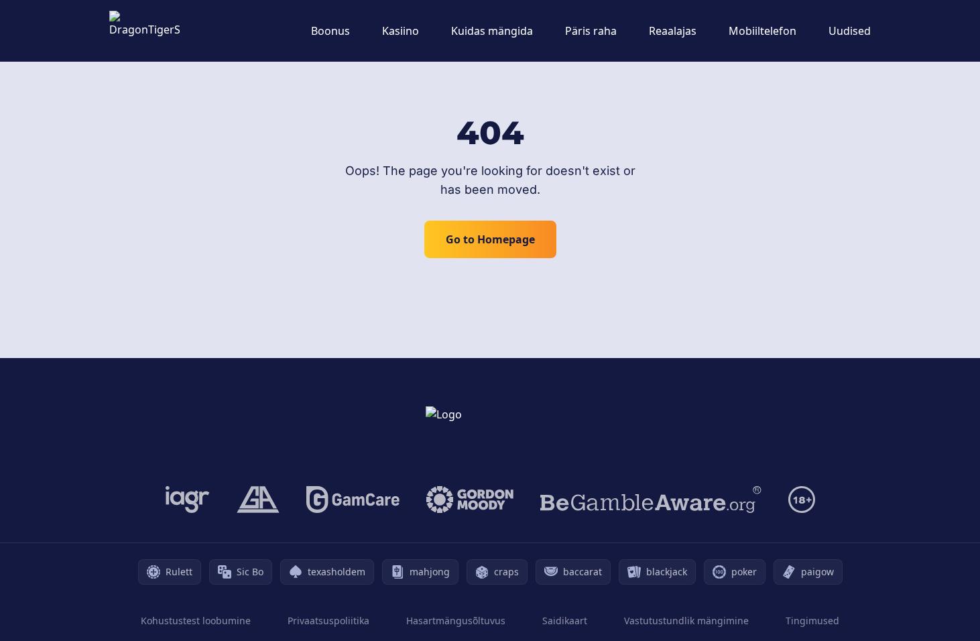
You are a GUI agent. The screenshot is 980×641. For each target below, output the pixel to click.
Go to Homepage (490, 239)
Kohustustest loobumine (196, 620)
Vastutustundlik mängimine (686, 620)
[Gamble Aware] (650, 499)
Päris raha (591, 30)
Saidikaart (564, 620)
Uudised (850, 30)
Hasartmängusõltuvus (455, 620)
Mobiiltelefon (762, 30)
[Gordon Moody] (469, 499)
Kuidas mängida (492, 30)
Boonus (330, 30)
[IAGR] (188, 499)
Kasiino (400, 30)
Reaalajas (672, 30)
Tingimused (812, 620)
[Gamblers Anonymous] (258, 499)
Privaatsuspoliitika (328, 620)
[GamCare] (353, 499)
